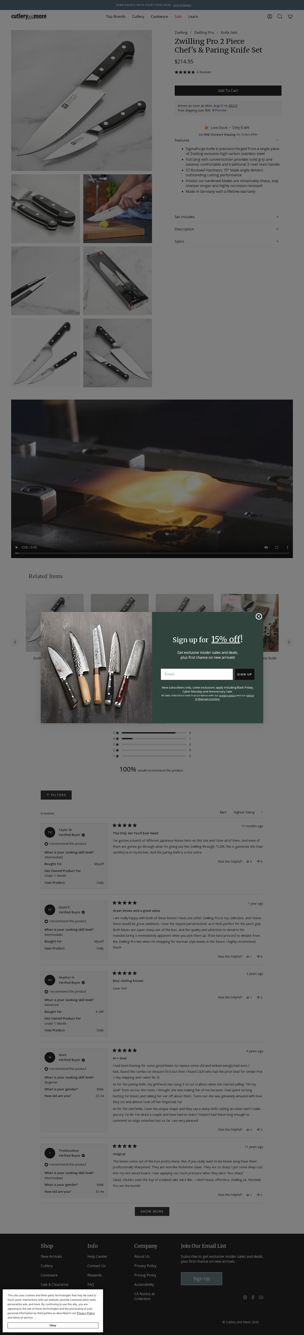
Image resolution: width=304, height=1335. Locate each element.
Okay (53, 1325)
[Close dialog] (258, 616)
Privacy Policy (86, 1313)
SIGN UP (244, 674)
